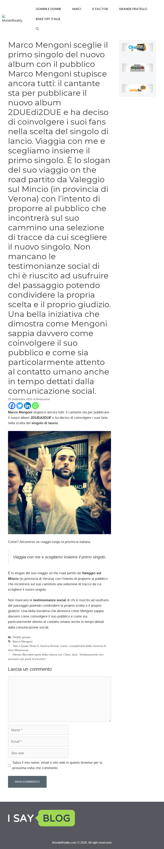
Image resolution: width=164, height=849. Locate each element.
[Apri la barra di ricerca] (37, 29)
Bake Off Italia (48, 19)
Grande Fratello (133, 9)
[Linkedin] (27, 405)
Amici (76, 9)
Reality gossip (21, 637)
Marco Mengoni (22, 641)
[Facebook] (11, 405)
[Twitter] (19, 405)
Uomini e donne (48, 9)
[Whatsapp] (35, 405)
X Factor (100, 9)
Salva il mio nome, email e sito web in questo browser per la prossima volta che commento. (57, 765)
